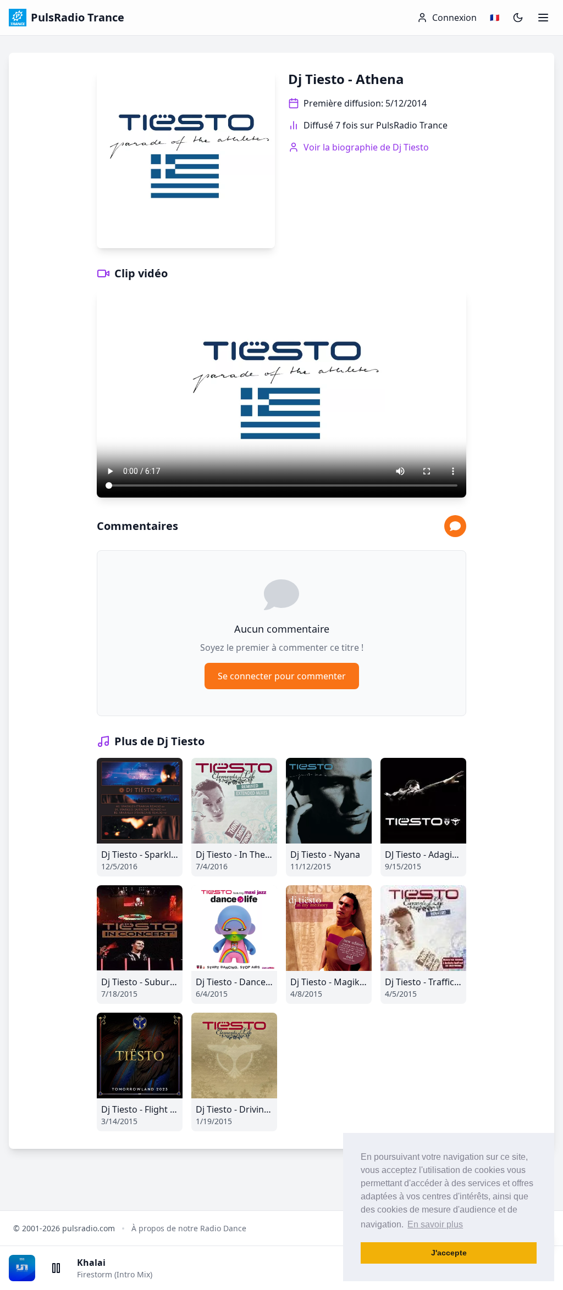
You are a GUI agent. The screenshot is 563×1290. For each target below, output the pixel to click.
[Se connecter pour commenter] (455, 526)
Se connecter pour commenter (282, 676)
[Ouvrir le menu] (543, 18)
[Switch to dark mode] (518, 17)
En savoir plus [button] (435, 1224)
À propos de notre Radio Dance (188, 1228)
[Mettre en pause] (56, 1268)
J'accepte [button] (449, 1252)
